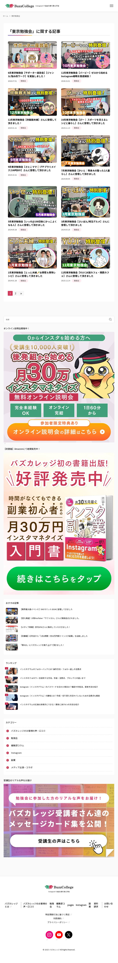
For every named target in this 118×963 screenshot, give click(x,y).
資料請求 (96, 905)
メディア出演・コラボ (22, 767)
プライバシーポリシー (57, 922)
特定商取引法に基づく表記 (57, 914)
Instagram (12, 47)
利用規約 (57, 918)
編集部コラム (17, 745)
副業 (9, 51)
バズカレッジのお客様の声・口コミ (28, 730)
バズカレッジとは (11, 905)
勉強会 (14, 738)
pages (70, 904)
